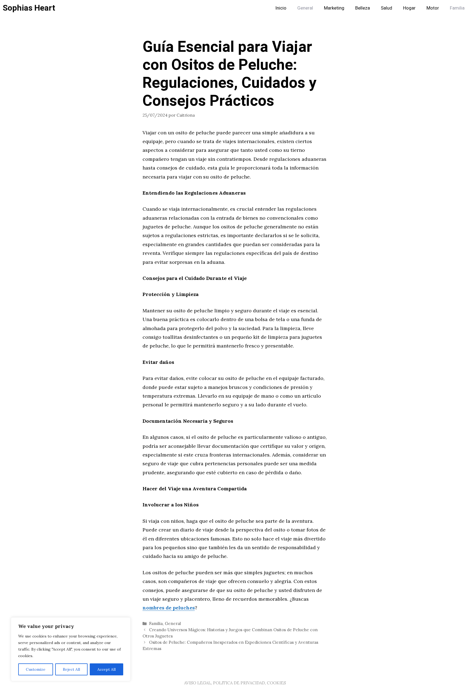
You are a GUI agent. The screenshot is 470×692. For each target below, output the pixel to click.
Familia (457, 8)
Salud (386, 8)
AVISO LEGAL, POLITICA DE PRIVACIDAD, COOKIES (235, 682)
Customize (35, 669)
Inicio (280, 8)
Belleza (362, 8)
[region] (71, 649)
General (305, 8)
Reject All (71, 669)
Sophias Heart (29, 8)
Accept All (106, 669)
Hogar (409, 8)
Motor (432, 8)
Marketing (334, 8)
